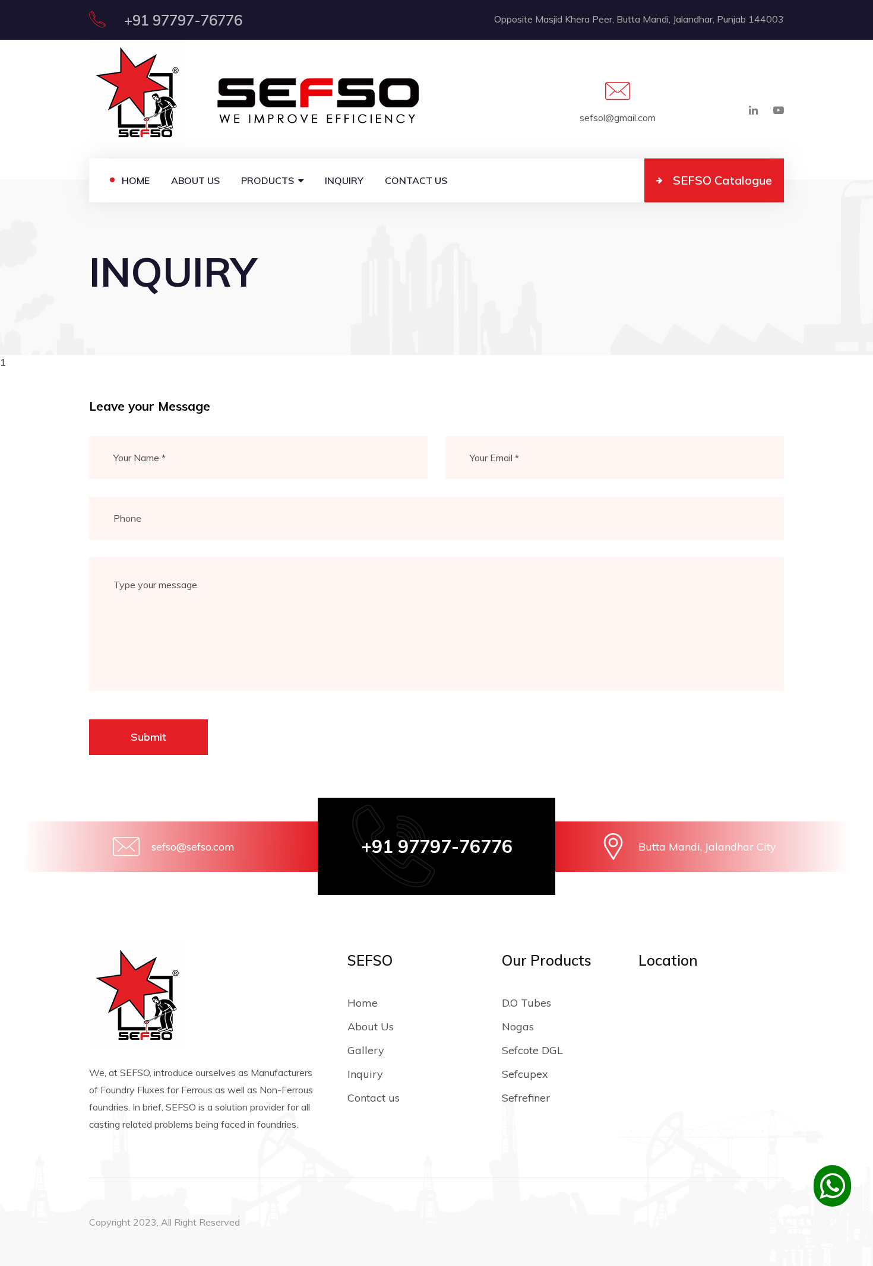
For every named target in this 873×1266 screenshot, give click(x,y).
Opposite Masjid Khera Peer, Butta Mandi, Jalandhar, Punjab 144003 (639, 19)
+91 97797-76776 (181, 20)
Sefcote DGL (532, 1050)
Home (136, 180)
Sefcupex (525, 1074)
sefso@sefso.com (193, 846)
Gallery (365, 1050)
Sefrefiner (526, 1098)
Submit (148, 737)
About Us (195, 180)
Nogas (518, 1026)
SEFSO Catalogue (722, 180)
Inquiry (344, 180)
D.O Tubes (526, 1003)
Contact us (416, 180)
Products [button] (267, 180)
